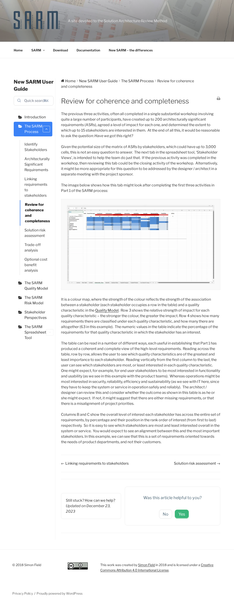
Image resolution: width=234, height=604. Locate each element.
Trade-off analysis (32, 247)
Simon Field (146, 565)
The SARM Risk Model (33, 300)
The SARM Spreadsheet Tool (35, 332)
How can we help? (100, 500)
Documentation (88, 50)
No (165, 514)
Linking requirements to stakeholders (35, 187)
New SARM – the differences (131, 50)
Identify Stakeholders (35, 147)
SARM (36, 50)
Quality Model (107, 310)
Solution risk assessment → (197, 463)
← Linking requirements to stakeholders (95, 463)
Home (18, 50)
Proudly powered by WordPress (59, 593)
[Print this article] (218, 99)
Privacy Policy (22, 593)
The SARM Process (33, 129)
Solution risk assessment (34, 233)
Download (60, 50)
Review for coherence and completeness (37, 212)
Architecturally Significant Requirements (37, 164)
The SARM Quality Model (36, 286)
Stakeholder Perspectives (35, 315)
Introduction (35, 117)
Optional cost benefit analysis (35, 265)
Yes (181, 514)
